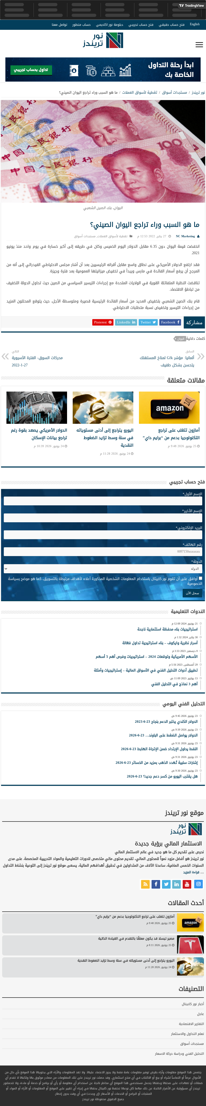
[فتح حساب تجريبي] (103, 70)
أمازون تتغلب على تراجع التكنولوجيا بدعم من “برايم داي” (171, 433)
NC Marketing (185, 236)
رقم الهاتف (192, 544)
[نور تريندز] (103, 43)
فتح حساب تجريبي (140, 25)
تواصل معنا (59, 25)
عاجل (200, 1014)
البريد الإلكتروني (189, 527)
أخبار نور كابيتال (193, 1004)
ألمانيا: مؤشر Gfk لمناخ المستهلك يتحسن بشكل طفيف (167, 359)
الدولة (196, 561)
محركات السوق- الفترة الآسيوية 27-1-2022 (37, 359)
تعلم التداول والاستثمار (187, 1034)
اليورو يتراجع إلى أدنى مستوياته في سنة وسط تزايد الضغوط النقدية (104, 437)
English (195, 24)
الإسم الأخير (192, 511)
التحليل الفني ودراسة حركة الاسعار (179, 1054)
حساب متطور (81, 25)
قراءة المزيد (191, 872)
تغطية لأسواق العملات (139, 92)
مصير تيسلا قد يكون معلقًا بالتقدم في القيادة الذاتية (136, 938)
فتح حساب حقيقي (172, 25)
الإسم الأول (192, 494)
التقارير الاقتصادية (191, 1024)
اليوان (180, 338)
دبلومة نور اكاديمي (109, 25)
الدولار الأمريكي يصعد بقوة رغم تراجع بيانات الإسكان (39, 433)
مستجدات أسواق (174, 92)
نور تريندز (198, 92)
